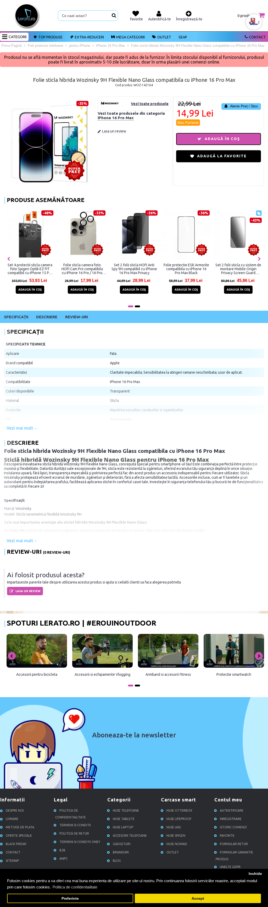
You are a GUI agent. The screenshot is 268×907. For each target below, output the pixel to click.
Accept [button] (198, 898)
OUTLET (164, 37)
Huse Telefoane (126, 810)
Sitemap (12, 860)
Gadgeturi (121, 844)
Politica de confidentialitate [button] (75, 887)
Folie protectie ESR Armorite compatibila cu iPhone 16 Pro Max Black (186, 269)
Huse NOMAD (176, 844)
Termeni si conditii (75, 825)
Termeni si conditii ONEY (79, 842)
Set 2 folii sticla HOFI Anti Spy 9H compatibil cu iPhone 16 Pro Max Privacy (134, 269)
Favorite (227, 835)
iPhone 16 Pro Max (116, 117)
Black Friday (16, 844)
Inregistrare (231, 819)
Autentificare (231, 810)
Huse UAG (173, 827)
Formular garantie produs (234, 856)
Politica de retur (74, 833)
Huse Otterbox (179, 810)
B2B (62, 850)
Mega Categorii (130, 37)
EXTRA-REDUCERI (89, 37)
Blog (117, 860)
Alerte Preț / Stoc (243, 106)
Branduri (121, 852)
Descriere (46, 317)
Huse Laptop (123, 827)
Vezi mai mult (20, 428)
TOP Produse (50, 37)
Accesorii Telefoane (130, 835)
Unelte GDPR (230, 867)
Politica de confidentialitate (70, 814)
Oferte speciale (19, 835)
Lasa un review (114, 131)
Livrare (12, 819)
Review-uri (76, 317)
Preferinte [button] (70, 898)
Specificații (16, 317)
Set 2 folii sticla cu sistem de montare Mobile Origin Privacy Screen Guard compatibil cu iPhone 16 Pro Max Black (238, 269)
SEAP (182, 37)
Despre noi (15, 810)
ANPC (63, 858)
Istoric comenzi (233, 827)
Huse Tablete (124, 819)
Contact (257, 37)
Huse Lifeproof (178, 819)
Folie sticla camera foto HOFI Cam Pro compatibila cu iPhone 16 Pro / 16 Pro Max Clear (82, 269)
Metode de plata (20, 827)
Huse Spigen (175, 835)
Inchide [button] (255, 874)
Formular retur (234, 844)
